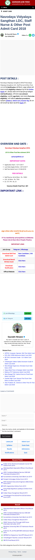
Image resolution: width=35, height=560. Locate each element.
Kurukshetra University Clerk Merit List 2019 (17, 476)
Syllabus (9, 445)
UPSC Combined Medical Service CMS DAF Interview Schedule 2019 (16, 473)
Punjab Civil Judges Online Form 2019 (15, 479)
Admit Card (7, 11)
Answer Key (25, 101)
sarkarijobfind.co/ (17, 157)
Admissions (26, 449)
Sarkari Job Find (21, 1)
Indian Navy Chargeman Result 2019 (15, 493)
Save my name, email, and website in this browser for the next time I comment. (18, 430)
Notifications (9, 453)
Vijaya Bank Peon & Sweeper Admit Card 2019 (19, 370)
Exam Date (25, 445)
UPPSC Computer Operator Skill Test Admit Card (20, 353)
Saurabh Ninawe (12, 34)
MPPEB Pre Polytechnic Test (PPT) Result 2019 (18, 535)
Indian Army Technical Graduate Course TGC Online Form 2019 (17, 464)
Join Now (27, 313)
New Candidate (23, 253)
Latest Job (9, 442)
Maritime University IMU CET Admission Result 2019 (18, 527)
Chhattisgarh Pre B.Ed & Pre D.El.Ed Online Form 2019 (17, 496)
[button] (33, 7)
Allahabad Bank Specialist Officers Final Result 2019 (18, 469)
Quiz (25, 453)
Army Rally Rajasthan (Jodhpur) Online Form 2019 (17, 489)
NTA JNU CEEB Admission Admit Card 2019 (18, 355)
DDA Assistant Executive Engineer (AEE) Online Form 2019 (18, 482)
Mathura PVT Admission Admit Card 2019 (17, 372)
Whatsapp (24, 249)
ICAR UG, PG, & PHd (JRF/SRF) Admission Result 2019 (18, 531)
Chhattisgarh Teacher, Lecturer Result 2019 (17, 537)
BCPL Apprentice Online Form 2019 (14, 486)
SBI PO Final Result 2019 (11, 540)
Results (9, 449)
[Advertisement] (17, 57)
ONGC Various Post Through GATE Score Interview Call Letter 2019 (16, 523)
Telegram (16, 249)
